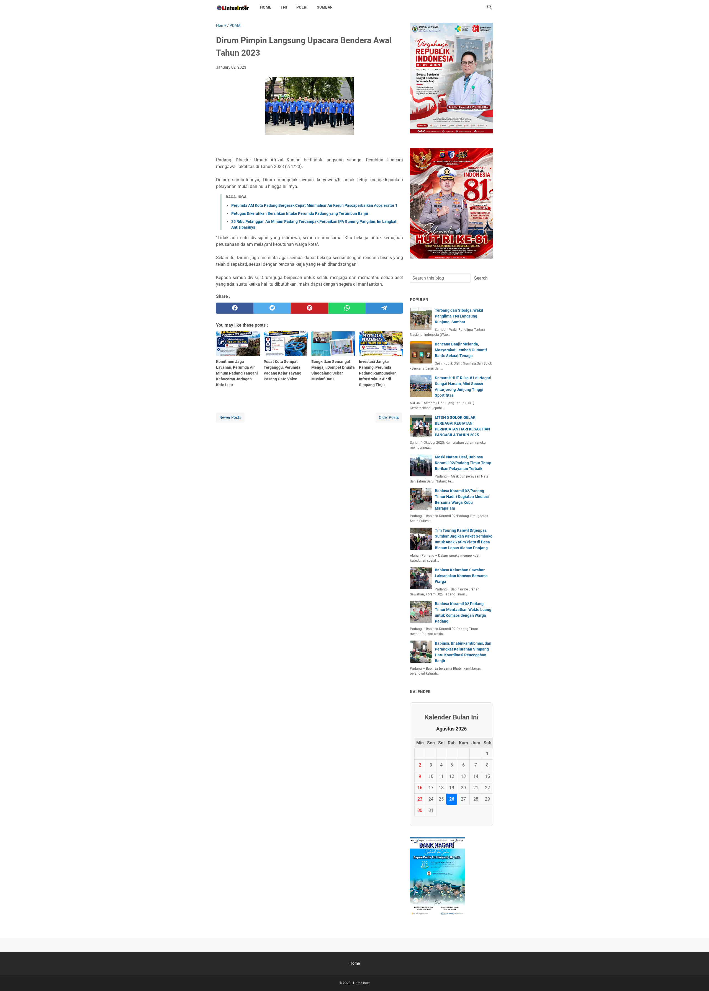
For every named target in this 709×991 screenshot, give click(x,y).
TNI (284, 7)
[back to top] (697, 978)
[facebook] (234, 308)
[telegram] (384, 308)
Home (265, 7)
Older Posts (389, 417)
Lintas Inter (361, 983)
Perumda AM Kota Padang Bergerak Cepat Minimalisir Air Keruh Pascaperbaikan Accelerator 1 (314, 205)
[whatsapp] (347, 308)
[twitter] (272, 308)
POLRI (301, 7)
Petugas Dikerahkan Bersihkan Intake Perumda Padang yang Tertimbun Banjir (299, 213)
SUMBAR (325, 7)
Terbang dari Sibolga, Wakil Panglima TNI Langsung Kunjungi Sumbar (459, 316)
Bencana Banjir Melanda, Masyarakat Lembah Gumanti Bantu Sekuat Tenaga (461, 350)
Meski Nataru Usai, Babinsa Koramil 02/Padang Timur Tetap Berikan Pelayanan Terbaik (463, 463)
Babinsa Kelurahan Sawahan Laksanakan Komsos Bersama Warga (461, 576)
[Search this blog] (489, 7)
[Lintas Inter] (233, 7)
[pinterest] (309, 308)
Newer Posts (230, 417)
